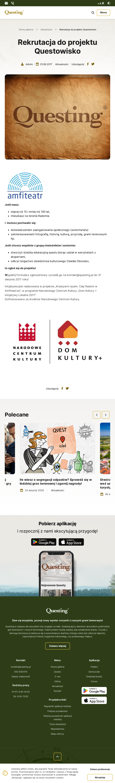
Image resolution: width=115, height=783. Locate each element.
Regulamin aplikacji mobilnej (57, 706)
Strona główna (26, 29)
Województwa (57, 729)
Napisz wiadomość (21, 676)
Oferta (57, 681)
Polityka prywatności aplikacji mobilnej (57, 717)
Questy (57, 671)
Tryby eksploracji (57, 724)
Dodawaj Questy (94, 676)
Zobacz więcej (57, 645)
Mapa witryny (57, 734)
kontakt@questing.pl (80, 275)
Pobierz (94, 666)
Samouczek (94, 671)
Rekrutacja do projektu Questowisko (77, 29)
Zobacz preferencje (100, 769)
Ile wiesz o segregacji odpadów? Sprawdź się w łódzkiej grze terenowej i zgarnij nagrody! (56, 481)
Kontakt (57, 691)
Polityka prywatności (57, 711)
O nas (57, 676)
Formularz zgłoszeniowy (31, 275)
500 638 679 (20, 671)
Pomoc (94, 681)
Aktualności (46, 29)
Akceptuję (100, 777)
